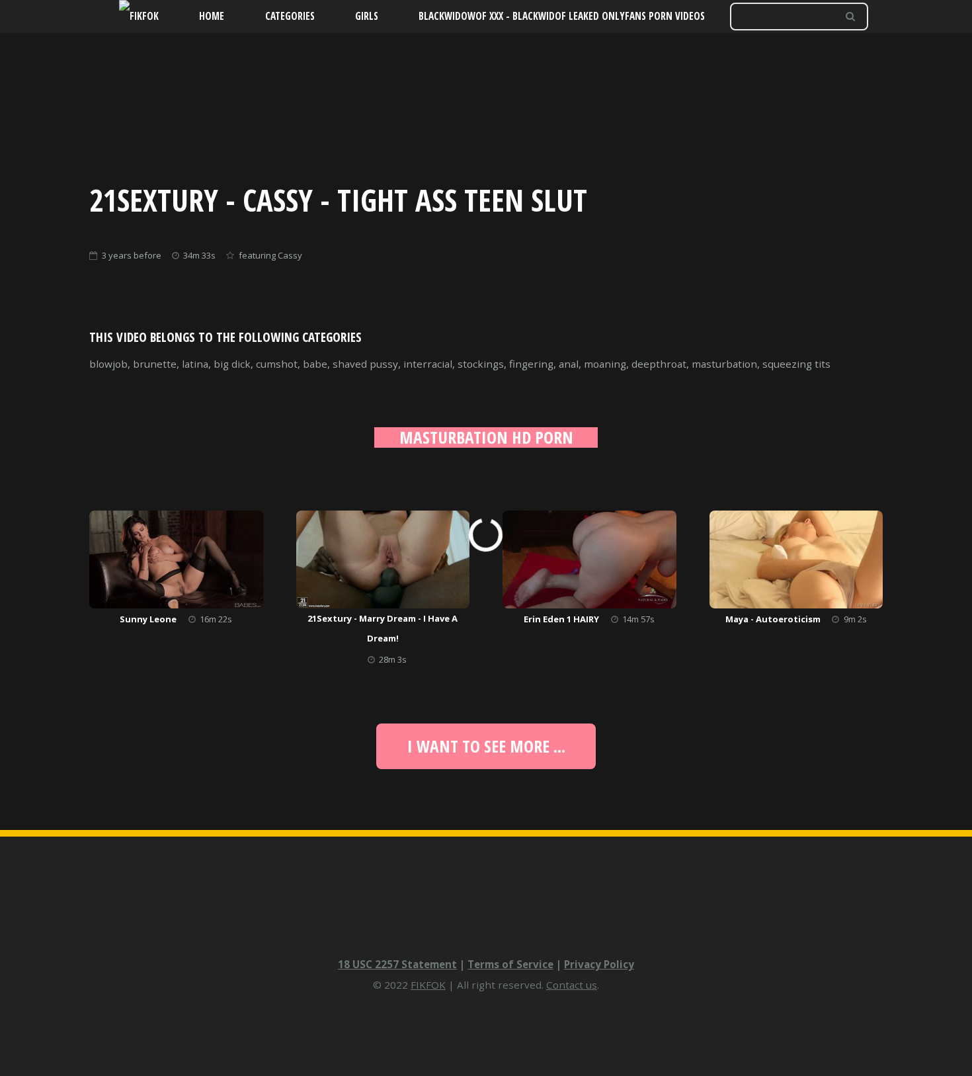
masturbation (724, 363)
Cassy (290, 255)
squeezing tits (796, 363)
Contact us (571, 984)
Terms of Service (510, 964)
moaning (605, 363)
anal (569, 363)
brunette (155, 363)
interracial (427, 363)
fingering (531, 363)
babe (315, 363)
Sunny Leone (148, 619)
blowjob (108, 363)
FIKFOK (428, 984)
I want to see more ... (486, 746)
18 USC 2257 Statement (397, 964)
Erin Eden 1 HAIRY (561, 619)
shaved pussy (365, 363)
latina (195, 363)
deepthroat (658, 363)
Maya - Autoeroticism (773, 619)
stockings (481, 363)
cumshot (277, 363)
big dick (232, 363)
